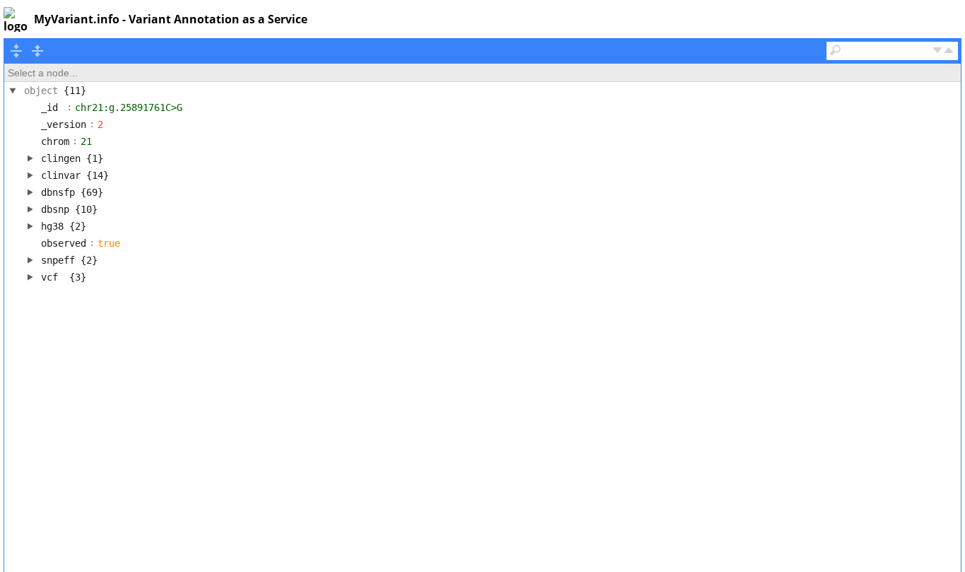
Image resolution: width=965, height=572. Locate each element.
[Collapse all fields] (37, 51)
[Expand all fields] (16, 51)
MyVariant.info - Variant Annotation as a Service (170, 19)
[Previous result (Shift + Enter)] (948, 50)
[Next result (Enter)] (937, 50)
